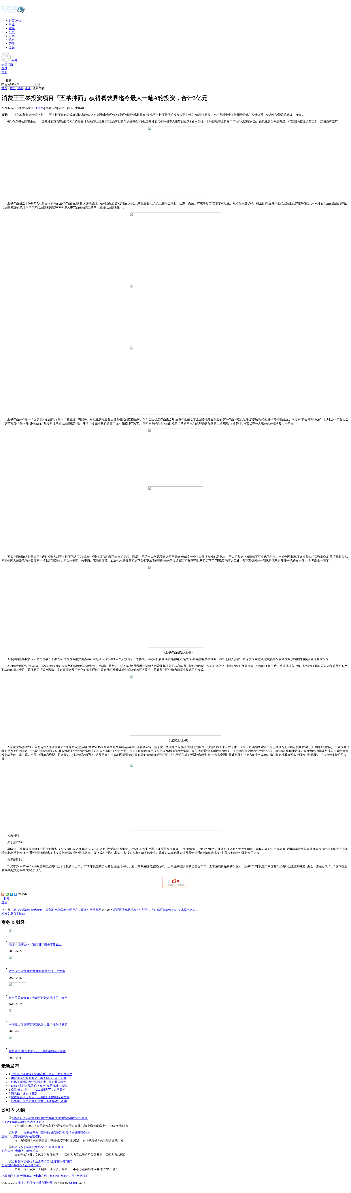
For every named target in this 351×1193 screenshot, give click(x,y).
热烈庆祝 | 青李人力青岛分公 (20, 1150)
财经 (12, 28)
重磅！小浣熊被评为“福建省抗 (21, 1136)
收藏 (7, 898)
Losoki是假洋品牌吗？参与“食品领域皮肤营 (39, 1085)
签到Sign (19, 913)
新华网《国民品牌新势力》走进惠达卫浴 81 (39, 1101)
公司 (12, 32)
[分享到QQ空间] (11, 894)
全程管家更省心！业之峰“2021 (21, 1165)
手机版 (15, 1175)
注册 (4, 72)
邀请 (4, 902)
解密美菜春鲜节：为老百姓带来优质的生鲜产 (38, 997)
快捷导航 (7, 64)
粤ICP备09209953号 (61, 1175)
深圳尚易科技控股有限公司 (35, 1182)
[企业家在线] (13, 13)
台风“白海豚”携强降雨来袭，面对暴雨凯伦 (38, 1081)
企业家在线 (39, 1175)
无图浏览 (26, 1175)
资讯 (20, 88)
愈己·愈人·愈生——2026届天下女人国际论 (38, 1089)
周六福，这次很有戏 (24, 1093)
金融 (12, 47)
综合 (12, 39)
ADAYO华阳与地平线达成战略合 (22, 1122)
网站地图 (82, 1175)
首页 (15, 20)
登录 (4, 68)
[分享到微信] (7, 894)
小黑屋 (5, 1175)
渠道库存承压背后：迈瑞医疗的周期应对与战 (40, 1097)
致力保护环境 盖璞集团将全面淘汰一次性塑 (37, 971)
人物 (12, 35)
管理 (12, 43)
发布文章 (7, 913)
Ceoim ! (74, 1182)
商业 (12, 24)
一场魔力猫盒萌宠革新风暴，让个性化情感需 (38, 1024)
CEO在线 (38, 108)
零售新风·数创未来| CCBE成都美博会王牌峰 (37, 1051)
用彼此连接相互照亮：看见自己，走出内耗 (39, 1078)
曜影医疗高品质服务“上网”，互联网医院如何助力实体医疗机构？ (155, 909)
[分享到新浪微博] (3, 894)
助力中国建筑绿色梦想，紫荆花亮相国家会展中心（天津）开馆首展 (57, 909)
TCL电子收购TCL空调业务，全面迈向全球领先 (41, 1074)
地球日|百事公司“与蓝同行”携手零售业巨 (35, 944)
